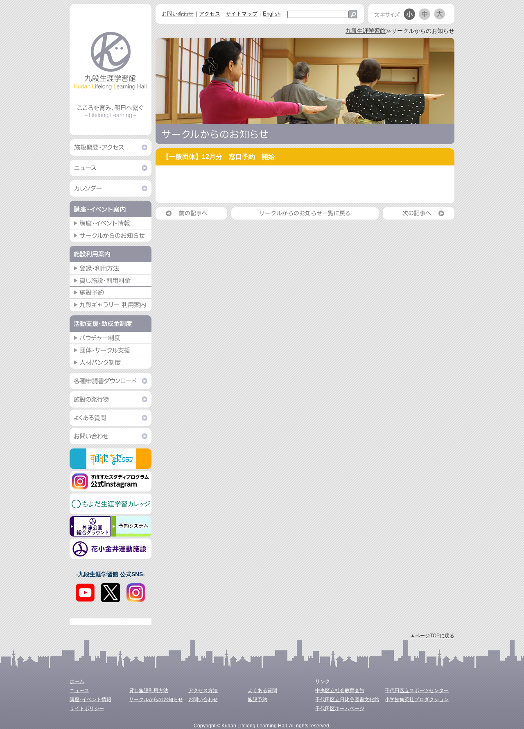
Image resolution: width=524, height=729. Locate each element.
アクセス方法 (203, 690)
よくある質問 (262, 690)
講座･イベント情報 (90, 699)
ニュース (79, 690)
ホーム (77, 681)
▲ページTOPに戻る (432, 635)
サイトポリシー (87, 708)
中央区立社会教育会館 (339, 690)
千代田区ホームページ (339, 708)
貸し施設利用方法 (148, 690)
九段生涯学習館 (366, 30)
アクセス (209, 14)
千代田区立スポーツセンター (417, 690)
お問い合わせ (178, 14)
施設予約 (257, 699)
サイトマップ (241, 14)
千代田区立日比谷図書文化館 (347, 699)
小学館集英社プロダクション (417, 699)
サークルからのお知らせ (156, 699)
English (271, 14)
